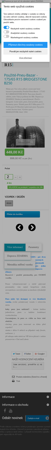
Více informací (25, 58)
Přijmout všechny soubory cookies (25, 45)
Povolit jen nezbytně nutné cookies (25, 51)
